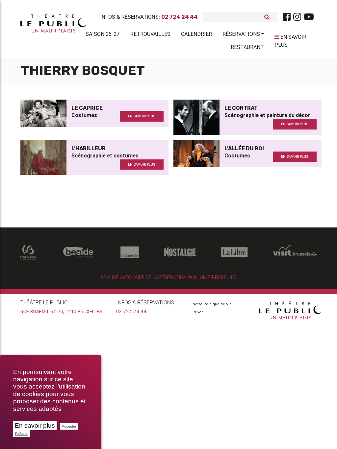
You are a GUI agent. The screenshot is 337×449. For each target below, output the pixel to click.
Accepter (69, 426)
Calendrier (196, 34)
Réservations (241, 34)
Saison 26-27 (103, 34)
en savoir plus (141, 116)
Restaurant (247, 47)
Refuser (21, 434)
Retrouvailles (150, 34)
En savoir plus (35, 425)
